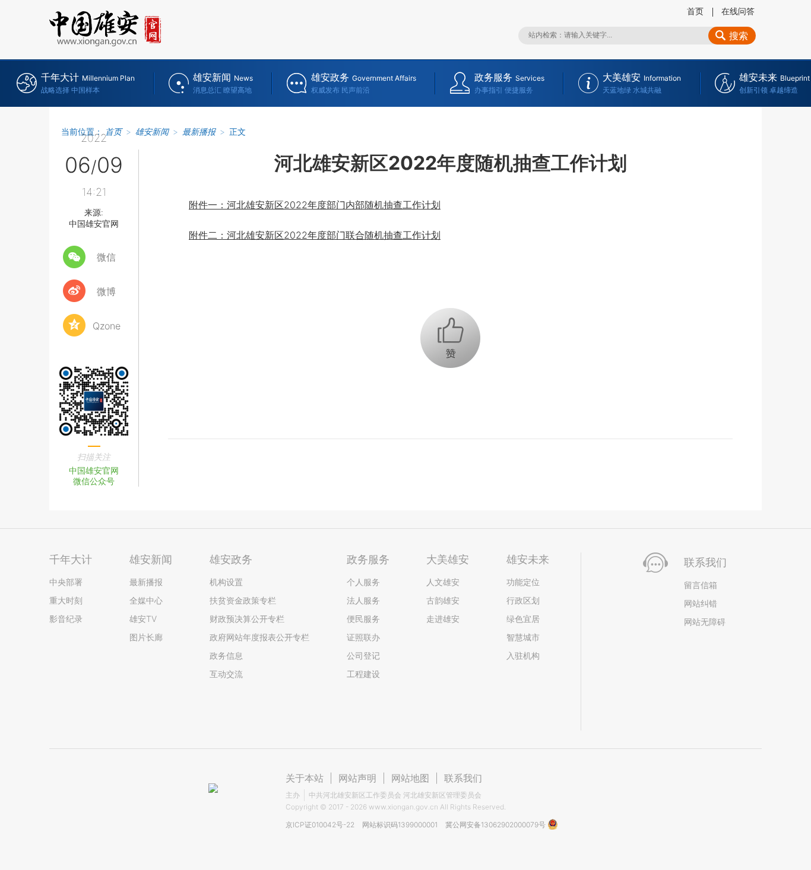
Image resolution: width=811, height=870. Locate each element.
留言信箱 (700, 585)
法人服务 (363, 600)
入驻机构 (523, 655)
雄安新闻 (152, 131)
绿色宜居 (523, 619)
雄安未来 (527, 559)
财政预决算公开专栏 (247, 619)
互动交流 (226, 674)
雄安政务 (231, 559)
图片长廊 (146, 637)
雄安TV (143, 619)
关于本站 (305, 778)
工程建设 (363, 674)
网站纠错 (700, 603)
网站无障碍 (705, 622)
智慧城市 (523, 637)
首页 (695, 11)
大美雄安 (447, 559)
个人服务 (363, 582)
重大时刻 (66, 600)
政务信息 (226, 655)
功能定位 (523, 582)
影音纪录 (66, 619)
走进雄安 (443, 619)
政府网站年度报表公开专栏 (259, 637)
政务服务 (368, 559)
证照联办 (363, 637)
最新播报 (199, 131)
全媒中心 (146, 600)
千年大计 (70, 559)
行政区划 (523, 600)
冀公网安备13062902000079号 (496, 824)
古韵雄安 (443, 600)
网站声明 (357, 778)
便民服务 (363, 619)
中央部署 (66, 582)
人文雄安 (443, 582)
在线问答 (738, 11)
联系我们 (463, 778)
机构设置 (226, 582)
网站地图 (410, 778)
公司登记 (363, 655)
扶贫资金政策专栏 (243, 600)
